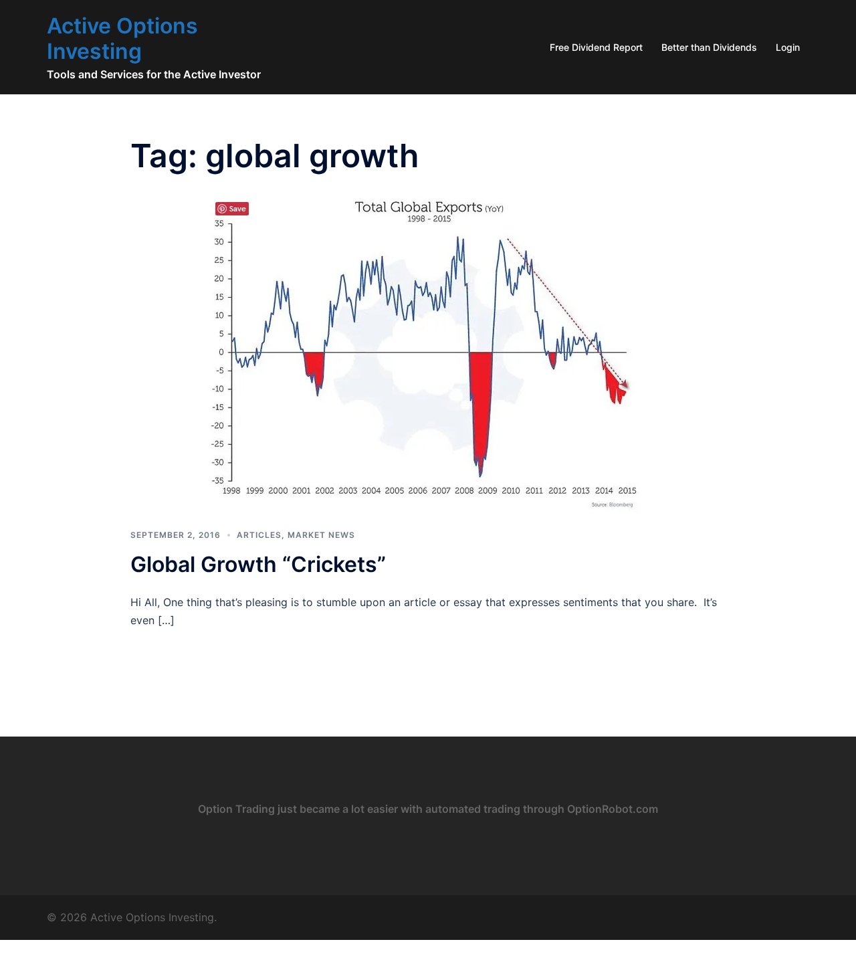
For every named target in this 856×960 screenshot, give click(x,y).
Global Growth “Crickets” (258, 564)
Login (788, 47)
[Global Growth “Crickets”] (428, 350)
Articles (259, 535)
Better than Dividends (709, 47)
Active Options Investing (122, 38)
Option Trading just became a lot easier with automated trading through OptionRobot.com (428, 808)
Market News (321, 535)
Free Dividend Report (596, 47)
